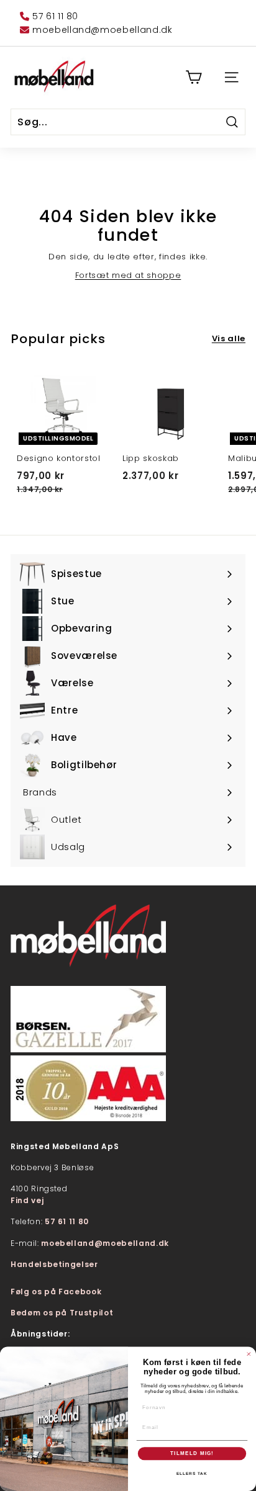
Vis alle (228, 338)
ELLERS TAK (192, 1473)
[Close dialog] (249, 1354)
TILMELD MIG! (192, 1453)
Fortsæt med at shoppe (128, 275)
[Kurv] (193, 77)
